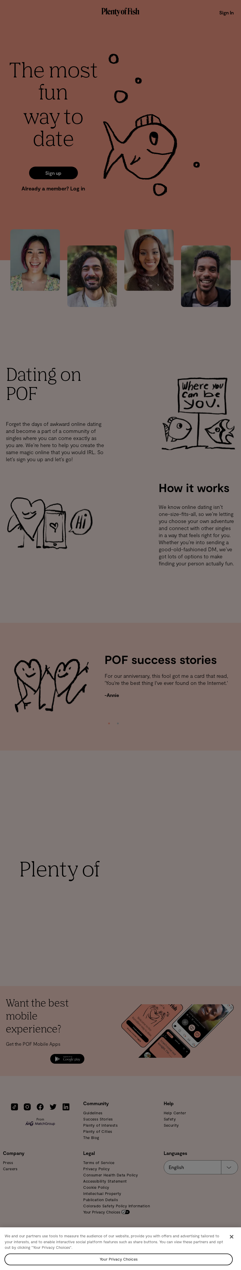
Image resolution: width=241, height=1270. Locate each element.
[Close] (231, 1236)
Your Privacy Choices (119, 1259)
